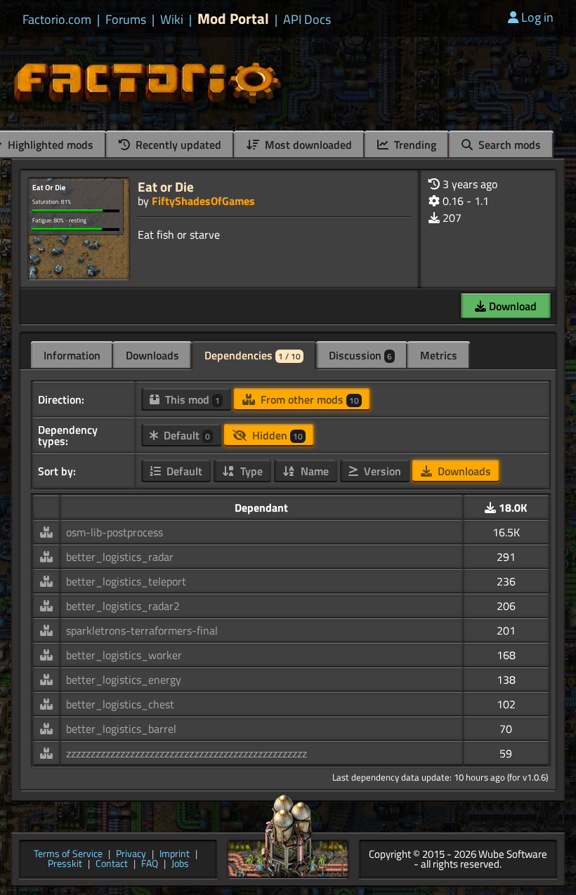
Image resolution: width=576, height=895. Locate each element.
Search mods (508, 144)
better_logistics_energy (123, 679)
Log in (537, 17)
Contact (112, 864)
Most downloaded (307, 144)
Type (250, 471)
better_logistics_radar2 (123, 605)
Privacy (131, 854)
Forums (125, 19)
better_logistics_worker (124, 655)
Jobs (180, 864)
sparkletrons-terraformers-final (142, 630)
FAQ (149, 864)
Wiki (171, 19)
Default (185, 435)
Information (72, 355)
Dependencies (252, 355)
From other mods (308, 399)
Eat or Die (166, 186)
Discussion (360, 355)
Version (381, 471)
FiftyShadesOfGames (203, 200)
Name (313, 471)
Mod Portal (233, 18)
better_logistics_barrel (121, 728)
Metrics (438, 355)
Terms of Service (68, 854)
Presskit (65, 864)
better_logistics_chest (120, 704)
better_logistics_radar (120, 556)
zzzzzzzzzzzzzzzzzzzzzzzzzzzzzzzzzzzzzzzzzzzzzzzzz (186, 753)
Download (511, 306)
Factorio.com (56, 19)
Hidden (276, 435)
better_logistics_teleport (126, 581)
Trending (413, 144)
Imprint (174, 854)
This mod (191, 399)
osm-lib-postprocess (114, 532)
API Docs (307, 19)
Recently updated (177, 144)
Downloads (152, 355)
